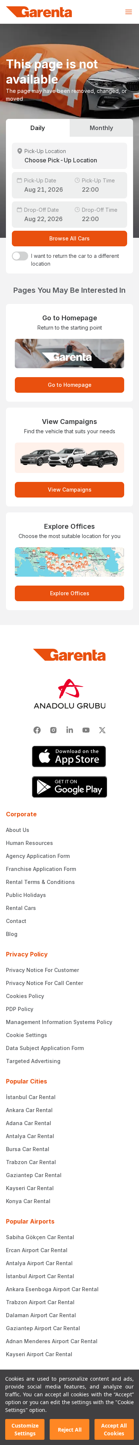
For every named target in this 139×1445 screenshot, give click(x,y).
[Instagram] (53, 730)
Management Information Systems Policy (59, 1022)
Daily (37, 128)
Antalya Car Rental (30, 1136)
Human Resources (29, 843)
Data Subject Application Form (45, 1048)
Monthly (101, 128)
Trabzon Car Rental (31, 1162)
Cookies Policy (25, 996)
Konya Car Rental (28, 1201)
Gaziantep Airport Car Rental (43, 1328)
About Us (17, 830)
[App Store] (69, 756)
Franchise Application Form (41, 869)
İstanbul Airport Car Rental (40, 1276)
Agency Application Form (38, 856)
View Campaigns (70, 489)
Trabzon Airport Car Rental (40, 1302)
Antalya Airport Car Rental (39, 1263)
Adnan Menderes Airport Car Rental (51, 1341)
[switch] (20, 256)
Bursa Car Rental (27, 1149)
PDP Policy (19, 1009)
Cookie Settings (26, 1035)
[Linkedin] (69, 730)
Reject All (70, 1429)
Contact (16, 921)
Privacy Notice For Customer (42, 970)
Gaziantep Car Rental (34, 1175)
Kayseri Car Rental (30, 1188)
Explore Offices (69, 593)
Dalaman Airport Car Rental (41, 1315)
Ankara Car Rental (29, 1110)
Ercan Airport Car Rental (36, 1250)
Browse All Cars (69, 238)
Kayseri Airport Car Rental (39, 1354)
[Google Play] (69, 787)
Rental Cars (21, 908)
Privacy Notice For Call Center (44, 983)
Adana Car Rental (28, 1123)
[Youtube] (86, 730)
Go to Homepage (70, 385)
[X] (102, 730)
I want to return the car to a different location (75, 260)
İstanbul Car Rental (31, 1097)
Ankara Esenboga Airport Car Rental (52, 1289)
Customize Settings (25, 1429)
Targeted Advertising (33, 1061)
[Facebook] (37, 730)
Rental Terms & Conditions (40, 882)
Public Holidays (26, 895)
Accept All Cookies (114, 1429)
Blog (11, 934)
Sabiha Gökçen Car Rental (40, 1237)
